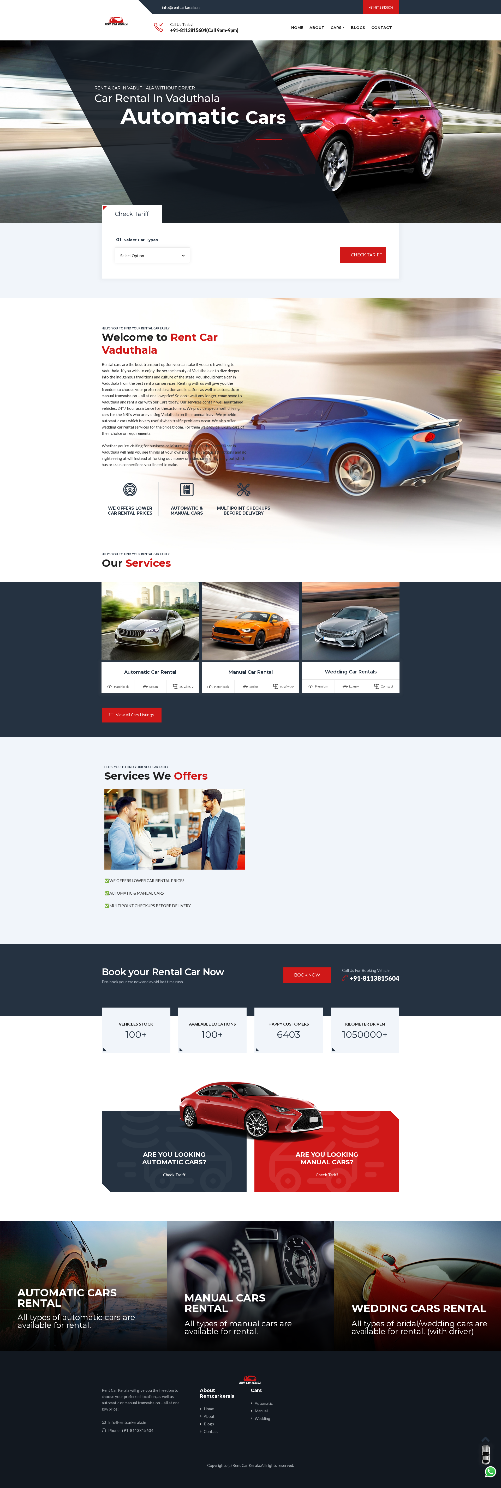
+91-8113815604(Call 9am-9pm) (204, 30)
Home (298, 27)
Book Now (307, 975)
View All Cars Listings (134, 715)
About (316, 27)
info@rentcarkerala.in (181, 7)
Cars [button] (336, 27)
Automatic (264, 1403)
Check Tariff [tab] (132, 214)
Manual (261, 1410)
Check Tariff (366, 254)
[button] (152, 255)
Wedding (262, 1418)
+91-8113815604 (381, 7)
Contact (381, 27)
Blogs (358, 27)
